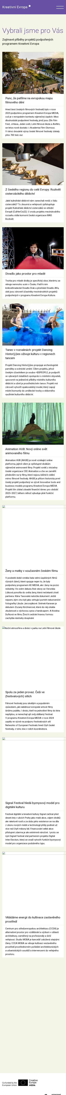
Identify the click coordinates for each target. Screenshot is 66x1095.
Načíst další (35, 967)
